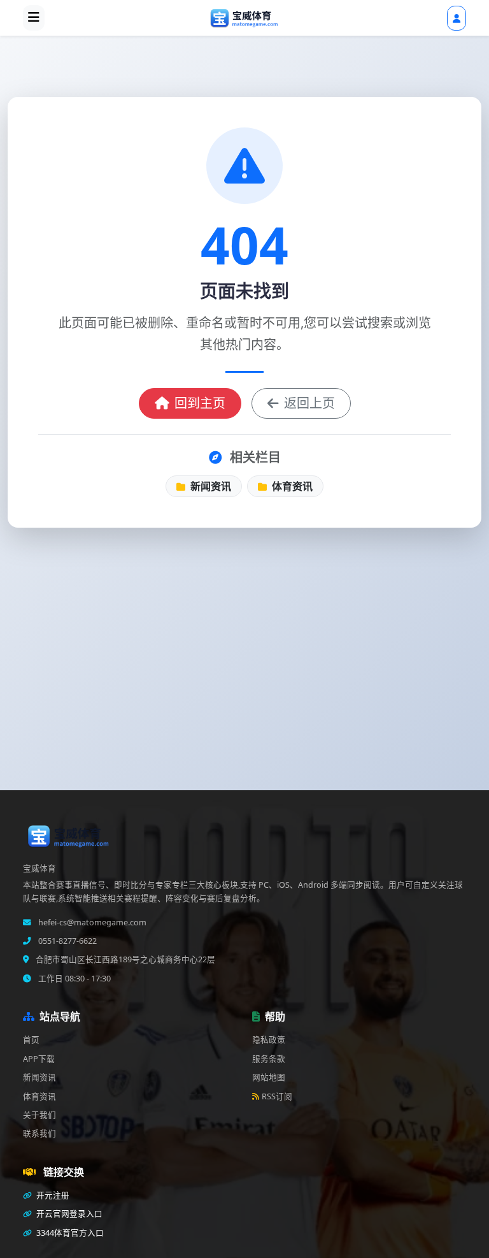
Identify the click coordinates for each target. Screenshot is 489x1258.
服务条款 (268, 1058)
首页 (31, 1039)
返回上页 (309, 403)
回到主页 (199, 403)
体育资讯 (291, 486)
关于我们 (39, 1115)
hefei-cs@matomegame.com (91, 922)
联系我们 (39, 1133)
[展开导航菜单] (34, 18)
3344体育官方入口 (69, 1232)
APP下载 (39, 1058)
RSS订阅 (277, 1096)
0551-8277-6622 (66, 941)
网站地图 (268, 1077)
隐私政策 (268, 1039)
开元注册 (51, 1195)
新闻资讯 (209, 486)
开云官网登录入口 (68, 1213)
